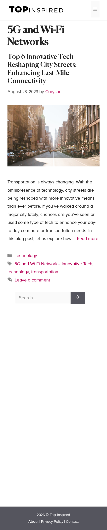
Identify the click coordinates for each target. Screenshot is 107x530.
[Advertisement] (52, 414)
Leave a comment (32, 280)
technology (18, 271)
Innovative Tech (77, 263)
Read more (87, 238)
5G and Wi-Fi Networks (37, 263)
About (33, 522)
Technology (26, 255)
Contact (72, 522)
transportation (44, 271)
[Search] (78, 298)
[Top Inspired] (36, 9)
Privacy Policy (52, 522)
